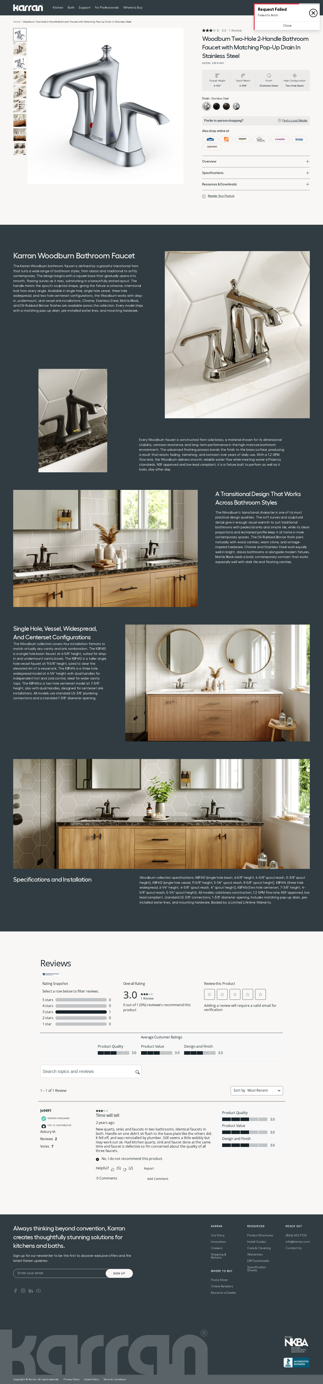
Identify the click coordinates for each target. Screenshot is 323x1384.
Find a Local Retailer (295, 120)
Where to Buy (132, 7)
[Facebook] (15, 1290)
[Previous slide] (31, 106)
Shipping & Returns (218, 1256)
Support (84, 7)
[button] (209, 994)
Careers (217, 1248)
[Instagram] (23, 1290)
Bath (71, 7)
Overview (209, 161)
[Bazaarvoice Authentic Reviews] (51, 974)
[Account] (307, 7)
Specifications (212, 173)
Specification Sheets (256, 1269)
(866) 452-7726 (296, 1235)
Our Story (218, 1235)
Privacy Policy (71, 1379)
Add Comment (157, 1179)
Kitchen (58, 7)
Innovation (218, 1241)
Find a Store (219, 1280)
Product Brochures (260, 1235)
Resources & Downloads (219, 184)
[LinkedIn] (31, 1290)
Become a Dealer (223, 1292)
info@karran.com (298, 1241)
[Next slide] (179, 106)
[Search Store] (298, 7)
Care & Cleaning (259, 1248)
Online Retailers (222, 1286)
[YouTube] (38, 1290)
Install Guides (256, 1241)
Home (16, 21)
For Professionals (107, 7)
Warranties (255, 1254)
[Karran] (28, 7)
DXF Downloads (258, 1261)
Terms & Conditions (114, 1379)
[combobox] (261, 1090)
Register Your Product (221, 195)
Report (149, 1168)
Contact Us (294, 1248)
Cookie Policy (91, 1379)
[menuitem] (298, 7)
